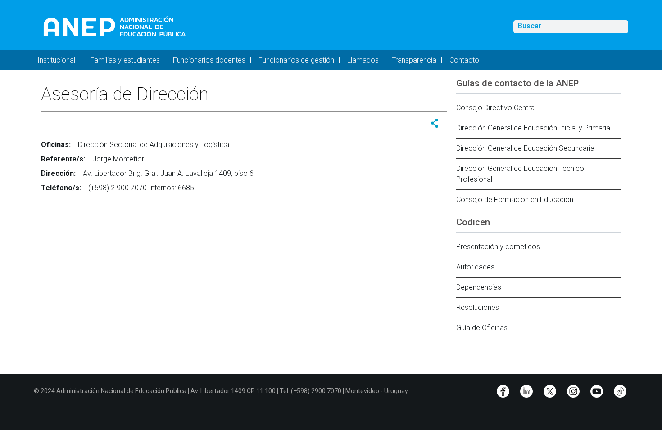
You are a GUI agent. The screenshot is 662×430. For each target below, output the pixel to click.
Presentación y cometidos (498, 246)
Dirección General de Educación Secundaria (525, 148)
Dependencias (478, 287)
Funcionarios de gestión (296, 60)
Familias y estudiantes (125, 60)
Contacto (464, 60)
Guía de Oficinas (482, 327)
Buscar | (531, 26)
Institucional (57, 60)
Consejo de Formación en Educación (514, 199)
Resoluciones (477, 307)
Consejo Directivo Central (496, 107)
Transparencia (414, 60)
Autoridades (475, 267)
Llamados (363, 60)
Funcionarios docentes (209, 60)
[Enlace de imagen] (114, 26)
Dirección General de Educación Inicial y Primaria (533, 128)
